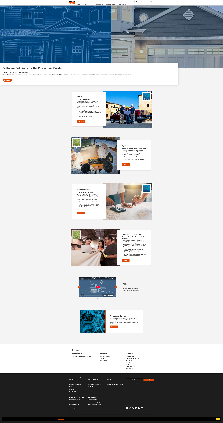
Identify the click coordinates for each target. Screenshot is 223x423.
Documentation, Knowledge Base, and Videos (81, 356)
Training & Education (110, 4)
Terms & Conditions (99, 417)
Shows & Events (72, 391)
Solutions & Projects (87, 4)
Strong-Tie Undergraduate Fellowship (115, 384)
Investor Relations (73, 394)
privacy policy (136, 383)
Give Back (109, 379)
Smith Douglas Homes (130, 366)
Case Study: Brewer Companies (132, 358)
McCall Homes (129, 362)
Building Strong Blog (92, 399)
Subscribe (149, 379)
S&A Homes (128, 364)
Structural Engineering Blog (94, 402)
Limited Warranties (89, 417)
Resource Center (99, 4)
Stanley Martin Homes (130, 368)
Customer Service (122, 4)
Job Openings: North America (94, 384)
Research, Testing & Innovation (75, 384)
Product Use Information (74, 399)
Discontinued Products (74, 404)
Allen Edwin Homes (130, 356)
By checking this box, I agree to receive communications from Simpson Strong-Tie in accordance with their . (140, 383)
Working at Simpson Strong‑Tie (94, 379)
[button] (79, 287)
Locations (71, 386)
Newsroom (71, 389)
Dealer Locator (144, 1)
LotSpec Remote (102, 358)
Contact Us (7, 80)
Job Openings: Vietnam (93, 386)
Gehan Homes (129, 360)
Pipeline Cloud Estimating (104, 360)
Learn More (81, 121)
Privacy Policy (72, 417)
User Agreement (80, 417)
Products (78, 4)
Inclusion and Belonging (93, 381)
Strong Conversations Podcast (94, 404)
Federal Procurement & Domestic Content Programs (76, 407)
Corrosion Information (74, 402)
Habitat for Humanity (111, 381)
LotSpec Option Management (105, 356)
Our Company (72, 379)
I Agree (218, 418)
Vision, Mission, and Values (75, 381)
